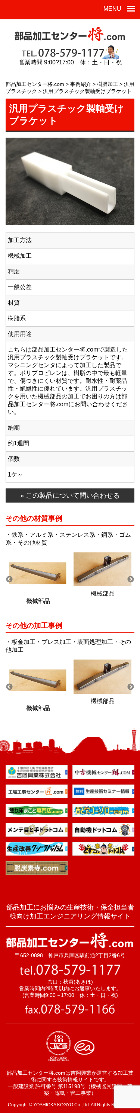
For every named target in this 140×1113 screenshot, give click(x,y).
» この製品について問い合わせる (70, 495)
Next (130, 579)
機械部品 (38, 601)
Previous (9, 579)
